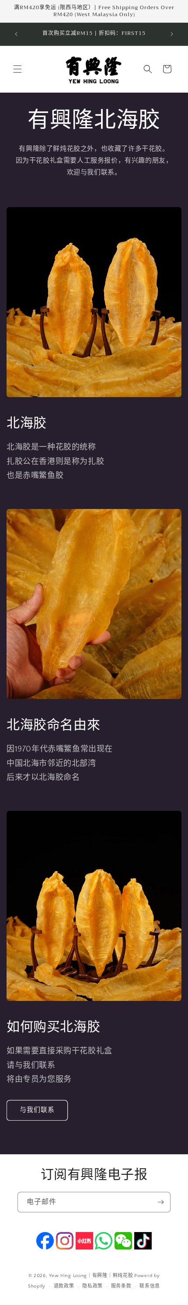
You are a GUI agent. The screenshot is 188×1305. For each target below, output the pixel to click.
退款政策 (64, 1286)
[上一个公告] (16, 34)
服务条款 (121, 1286)
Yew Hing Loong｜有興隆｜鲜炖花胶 (91, 1275)
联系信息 (149, 1286)
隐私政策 (92, 1286)
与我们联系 (37, 1110)
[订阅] (160, 1202)
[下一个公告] (171, 34)
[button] (17, 69)
